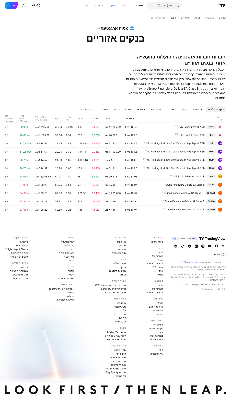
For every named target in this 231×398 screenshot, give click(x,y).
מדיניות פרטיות (118, 357)
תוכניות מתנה (119, 252)
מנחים (71, 260)
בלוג (124, 310)
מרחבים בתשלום (65, 299)
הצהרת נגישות (118, 364)
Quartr (185, 284)
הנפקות (159, 314)
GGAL (211, 184)
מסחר (71, 270)
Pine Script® (156, 339)
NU (211, 143)
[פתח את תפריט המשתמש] (24, 5)
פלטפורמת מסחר (19, 256)
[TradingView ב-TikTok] (182, 246)
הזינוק (123, 274)
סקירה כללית (119, 263)
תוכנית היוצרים (66, 252)
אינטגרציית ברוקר (19, 270)
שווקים (113, 5)
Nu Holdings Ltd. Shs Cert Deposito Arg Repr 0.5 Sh (176, 143)
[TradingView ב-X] (223, 246)
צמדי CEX (158, 267)
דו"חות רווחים (156, 306)
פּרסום (24, 267)
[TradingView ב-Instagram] (203, 246)
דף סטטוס (121, 376)
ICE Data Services (190, 262)
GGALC (211, 201)
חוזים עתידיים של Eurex (113, 288)
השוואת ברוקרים (117, 270)
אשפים (70, 292)
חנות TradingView (116, 332)
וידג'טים (24, 241)
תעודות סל (157, 256)
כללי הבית (69, 256)
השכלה (70, 274)
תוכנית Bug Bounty (116, 372)
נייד (161, 349)
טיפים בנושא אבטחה (115, 368)
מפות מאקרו (156, 335)
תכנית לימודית (20, 278)
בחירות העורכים (66, 278)
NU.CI (211, 151)
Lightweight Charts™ (16, 249)
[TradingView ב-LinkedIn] (196, 246)
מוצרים (138, 5)
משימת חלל (120, 306)
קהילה (125, 5)
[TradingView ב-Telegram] (189, 246)
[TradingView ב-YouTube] (209, 246)
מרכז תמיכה (119, 314)
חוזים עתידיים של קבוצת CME (110, 285)
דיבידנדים (158, 310)
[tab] (216, 109)
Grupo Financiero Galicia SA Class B (185, 184)
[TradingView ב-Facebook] (216, 246)
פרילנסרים (69, 296)
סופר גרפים (157, 241)
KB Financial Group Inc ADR (189, 176)
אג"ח (160, 259)
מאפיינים (121, 241)
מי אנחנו (121, 302)
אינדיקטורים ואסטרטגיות (61, 288)
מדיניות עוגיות (118, 361)
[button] (131, 5)
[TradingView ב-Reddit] (176, 246)
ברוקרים (98, 5)
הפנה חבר (69, 249)
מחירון (122, 245)
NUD (211, 160)
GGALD (211, 209)
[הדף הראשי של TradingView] (223, 5)
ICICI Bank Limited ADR (192, 126)
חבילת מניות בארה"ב (115, 292)
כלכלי (160, 302)
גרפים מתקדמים (19, 252)
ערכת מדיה (120, 321)
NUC (211, 168)
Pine (160, 274)
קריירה (122, 317)
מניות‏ (160, 252)
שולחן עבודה (156, 353)
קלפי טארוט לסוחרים (115, 335)
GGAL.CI (210, 193)
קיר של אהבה (67, 245)
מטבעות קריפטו (155, 263)
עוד (86, 5)
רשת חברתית (67, 241)
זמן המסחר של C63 (116, 339)
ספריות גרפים (21, 245)
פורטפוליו (158, 324)
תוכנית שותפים (20, 274)
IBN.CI (211, 126)
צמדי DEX (158, 270)
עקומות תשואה (155, 328)
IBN (211, 135)
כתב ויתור (121, 353)
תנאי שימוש (120, 349)
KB (211, 176)
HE (33, 5)
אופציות (159, 332)
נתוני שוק (121, 249)
